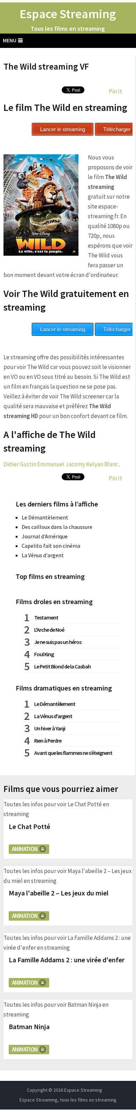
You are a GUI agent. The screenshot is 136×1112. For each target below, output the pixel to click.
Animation (25, 849)
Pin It (115, 91)
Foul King (44, 654)
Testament (46, 617)
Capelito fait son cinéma (51, 545)
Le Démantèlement (45, 517)
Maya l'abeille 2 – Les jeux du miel (58, 892)
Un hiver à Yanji (49, 728)
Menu (9, 40)
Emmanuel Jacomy (61, 464)
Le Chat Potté (29, 826)
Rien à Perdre (47, 740)
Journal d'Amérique (45, 536)
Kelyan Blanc (102, 464)
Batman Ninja (29, 1026)
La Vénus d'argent (43, 555)
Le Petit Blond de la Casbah (62, 666)
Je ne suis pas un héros (57, 641)
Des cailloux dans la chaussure (57, 526)
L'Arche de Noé (49, 629)
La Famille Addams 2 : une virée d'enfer (66, 959)
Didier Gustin (19, 464)
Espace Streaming (68, 14)
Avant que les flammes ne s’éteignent (73, 752)
